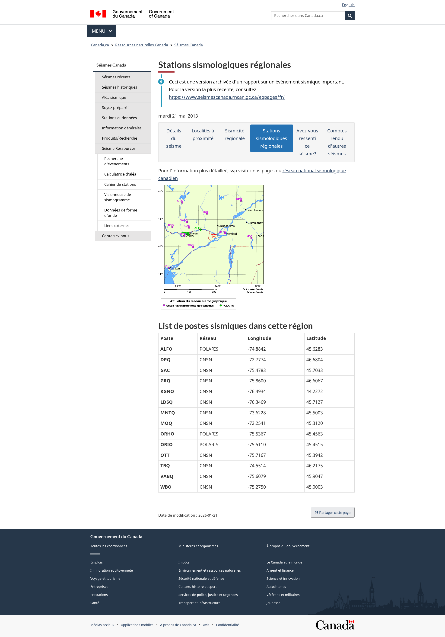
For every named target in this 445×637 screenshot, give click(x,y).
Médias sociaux (102, 625)
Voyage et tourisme (105, 578)
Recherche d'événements (116, 161)
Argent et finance (280, 570)
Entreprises (99, 586)
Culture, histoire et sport (197, 586)
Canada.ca (100, 45)
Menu (104, 31)
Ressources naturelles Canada (141, 45)
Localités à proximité (203, 134)
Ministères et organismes (198, 546)
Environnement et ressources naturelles (209, 570)
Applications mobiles (137, 625)
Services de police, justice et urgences (208, 594)
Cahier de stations (120, 184)
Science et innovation (283, 578)
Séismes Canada (188, 45)
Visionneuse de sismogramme (117, 197)
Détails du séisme (173, 138)
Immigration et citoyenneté (111, 570)
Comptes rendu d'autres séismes (337, 142)
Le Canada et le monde (284, 562)
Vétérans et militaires (283, 594)
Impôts (183, 562)
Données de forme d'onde (120, 213)
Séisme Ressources (119, 148)
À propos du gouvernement (288, 546)
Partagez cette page (334, 512)
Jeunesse (273, 603)
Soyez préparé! (115, 107)
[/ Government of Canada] (132, 14)
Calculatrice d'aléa (120, 174)
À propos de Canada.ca (178, 625)
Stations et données (119, 117)
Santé (94, 603)
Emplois (96, 562)
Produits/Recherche (119, 138)
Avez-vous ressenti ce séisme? (307, 142)
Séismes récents (116, 77)
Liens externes (117, 225)
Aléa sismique (114, 97)
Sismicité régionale (235, 134)
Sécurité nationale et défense (201, 578)
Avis (206, 625)
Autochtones (276, 586)
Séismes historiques (119, 87)
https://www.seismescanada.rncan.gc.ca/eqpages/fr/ (227, 97)
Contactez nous (115, 235)
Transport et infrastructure (199, 603)
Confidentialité (227, 625)
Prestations (99, 594)
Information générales (122, 128)
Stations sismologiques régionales (271, 138)
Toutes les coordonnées (108, 546)
